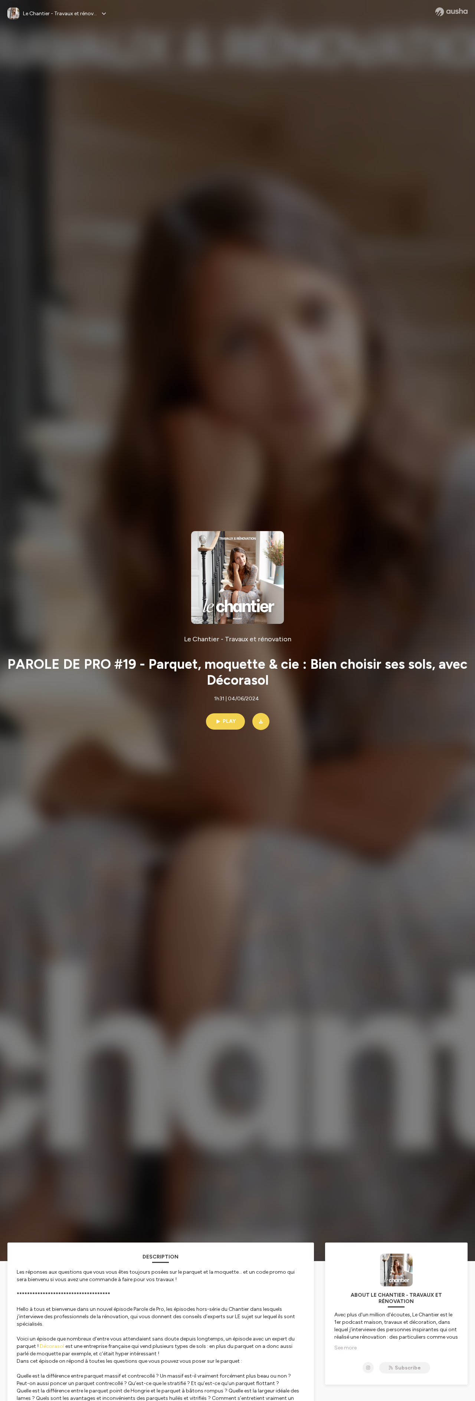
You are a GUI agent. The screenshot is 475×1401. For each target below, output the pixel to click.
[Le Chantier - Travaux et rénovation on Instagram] (368, 1367)
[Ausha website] (451, 11)
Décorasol (52, 1346)
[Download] (260, 721)
